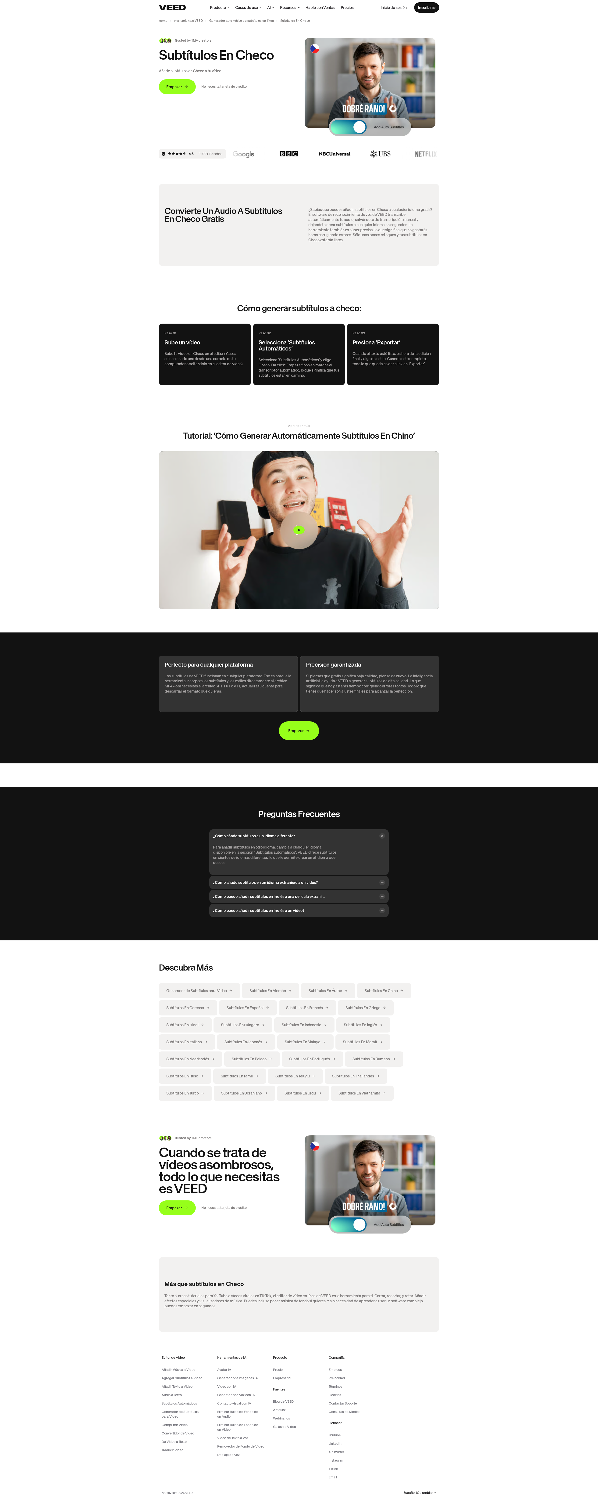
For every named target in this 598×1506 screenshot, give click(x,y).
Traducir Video (172, 1450)
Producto (218, 7)
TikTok (333, 1469)
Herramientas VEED (188, 21)
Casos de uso (246, 7)
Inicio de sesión (394, 7)
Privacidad (337, 1378)
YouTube (335, 1435)
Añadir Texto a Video (177, 1386)
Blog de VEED (283, 1401)
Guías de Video (284, 1427)
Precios (347, 7)
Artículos (279, 1410)
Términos (335, 1386)
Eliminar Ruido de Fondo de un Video (237, 1427)
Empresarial (282, 1378)
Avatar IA (224, 1370)
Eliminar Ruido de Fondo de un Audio (237, 1414)
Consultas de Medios (344, 1412)
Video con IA (226, 1386)
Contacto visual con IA (234, 1403)
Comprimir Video (175, 1425)
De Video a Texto (174, 1442)
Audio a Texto (172, 1395)
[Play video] (299, 530)
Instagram (336, 1460)
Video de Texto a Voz (232, 1438)
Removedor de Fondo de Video (240, 1446)
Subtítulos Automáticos (179, 1403)
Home (163, 21)
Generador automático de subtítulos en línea (241, 21)
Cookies (335, 1395)
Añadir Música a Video (178, 1370)
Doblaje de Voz (228, 1455)
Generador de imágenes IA (237, 1378)
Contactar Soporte (343, 1403)
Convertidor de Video (178, 1433)
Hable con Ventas (320, 7)
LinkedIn (335, 1443)
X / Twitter (336, 1452)
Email (333, 1477)
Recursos (288, 7)
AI (269, 7)
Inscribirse (426, 7)
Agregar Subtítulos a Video (182, 1378)
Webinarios (281, 1418)
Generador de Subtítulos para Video (180, 1414)
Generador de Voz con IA (236, 1395)
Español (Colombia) (418, 1493)
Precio (278, 1370)
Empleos (335, 1370)
